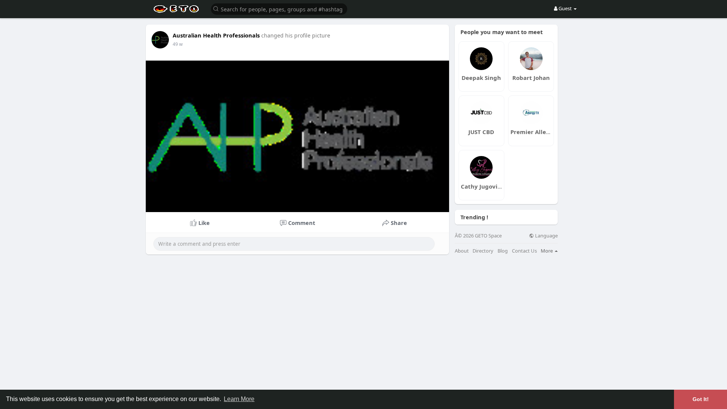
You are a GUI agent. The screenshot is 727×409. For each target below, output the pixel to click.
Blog (503, 250)
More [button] (547, 250)
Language (546, 235)
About (462, 250)
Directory (483, 250)
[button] (279, 8)
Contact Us (524, 250)
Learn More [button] (239, 399)
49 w (178, 44)
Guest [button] (565, 8)
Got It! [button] (701, 399)
